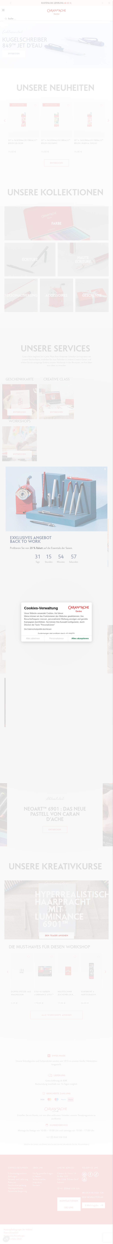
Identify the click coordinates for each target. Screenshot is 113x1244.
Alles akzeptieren (80, 638)
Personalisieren (56, 638)
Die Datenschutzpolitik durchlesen (37, 629)
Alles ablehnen (33, 638)
